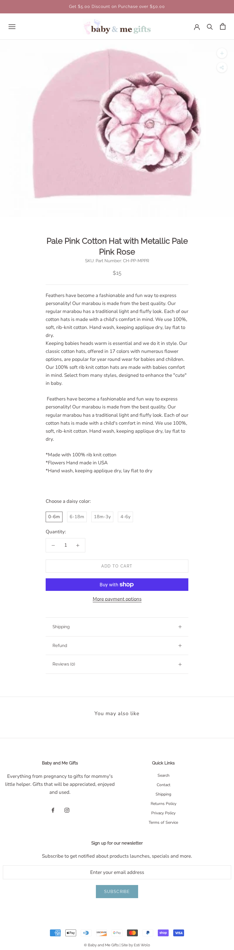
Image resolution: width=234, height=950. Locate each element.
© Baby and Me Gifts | (102, 945)
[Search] (210, 26)
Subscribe (117, 891)
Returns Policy (163, 803)
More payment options (117, 599)
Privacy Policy (163, 813)
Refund (60, 645)
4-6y (125, 517)
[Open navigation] (12, 26)
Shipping (61, 626)
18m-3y (102, 517)
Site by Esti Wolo (135, 945)
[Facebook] (53, 810)
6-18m (77, 517)
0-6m (54, 517)
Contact (163, 785)
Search (164, 775)
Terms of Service (163, 822)
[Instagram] (66, 810)
